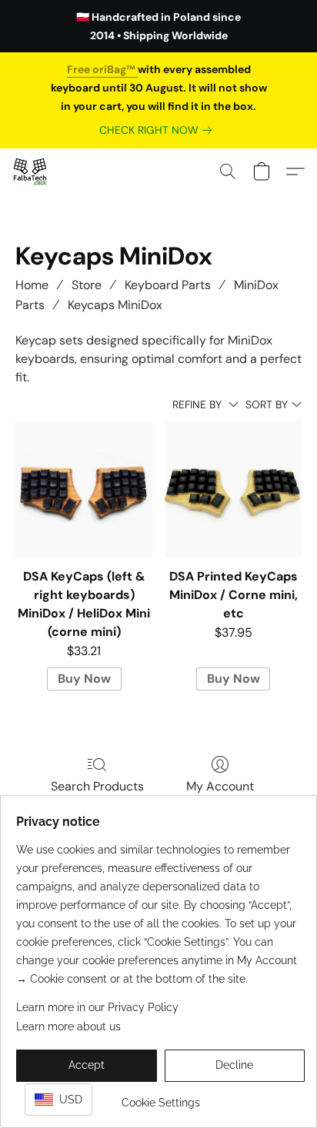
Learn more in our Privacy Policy (97, 1007)
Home (31, 285)
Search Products (97, 786)
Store (87, 285)
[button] (30, 171)
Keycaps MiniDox (115, 305)
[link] (158, 130)
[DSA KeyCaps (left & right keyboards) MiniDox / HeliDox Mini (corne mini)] (83, 489)
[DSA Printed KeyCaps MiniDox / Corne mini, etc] (233, 489)
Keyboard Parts (168, 285)
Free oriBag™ (102, 69)
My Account (220, 786)
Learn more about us (68, 1026)
